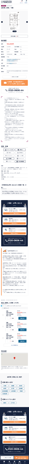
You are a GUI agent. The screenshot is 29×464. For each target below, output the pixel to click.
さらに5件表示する (14, 345)
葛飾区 (11, 63)
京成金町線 (9, 59)
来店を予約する (14, 223)
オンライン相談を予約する (14, 213)
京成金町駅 (14, 59)
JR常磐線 (9, 60)
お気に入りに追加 (15, 76)
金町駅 (12, 60)
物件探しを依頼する (14, 233)
